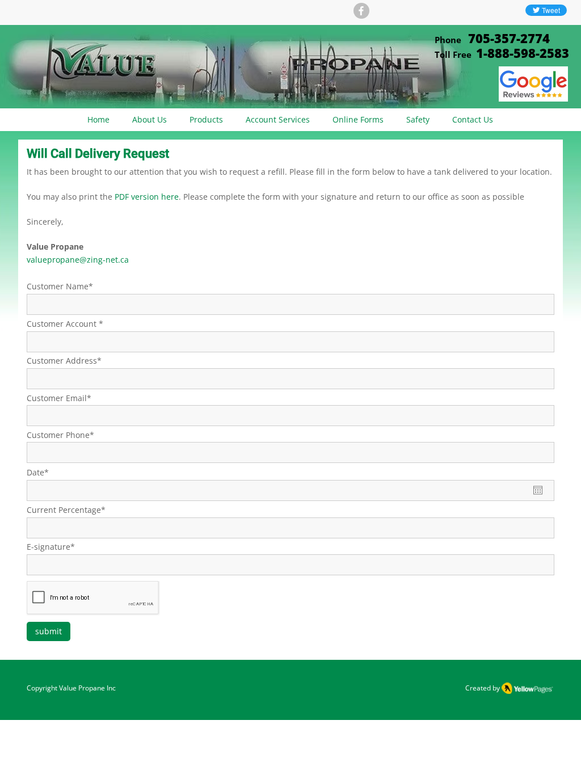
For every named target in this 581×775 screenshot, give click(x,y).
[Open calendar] (537, 490)
